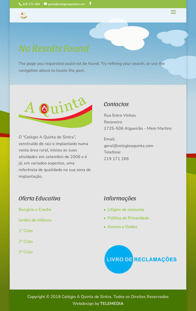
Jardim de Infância (35, 220)
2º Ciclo (26, 241)
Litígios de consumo (125, 209)
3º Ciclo (26, 252)
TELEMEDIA (112, 303)
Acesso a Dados (122, 227)
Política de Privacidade (128, 218)
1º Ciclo (26, 231)
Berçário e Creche (35, 209)
